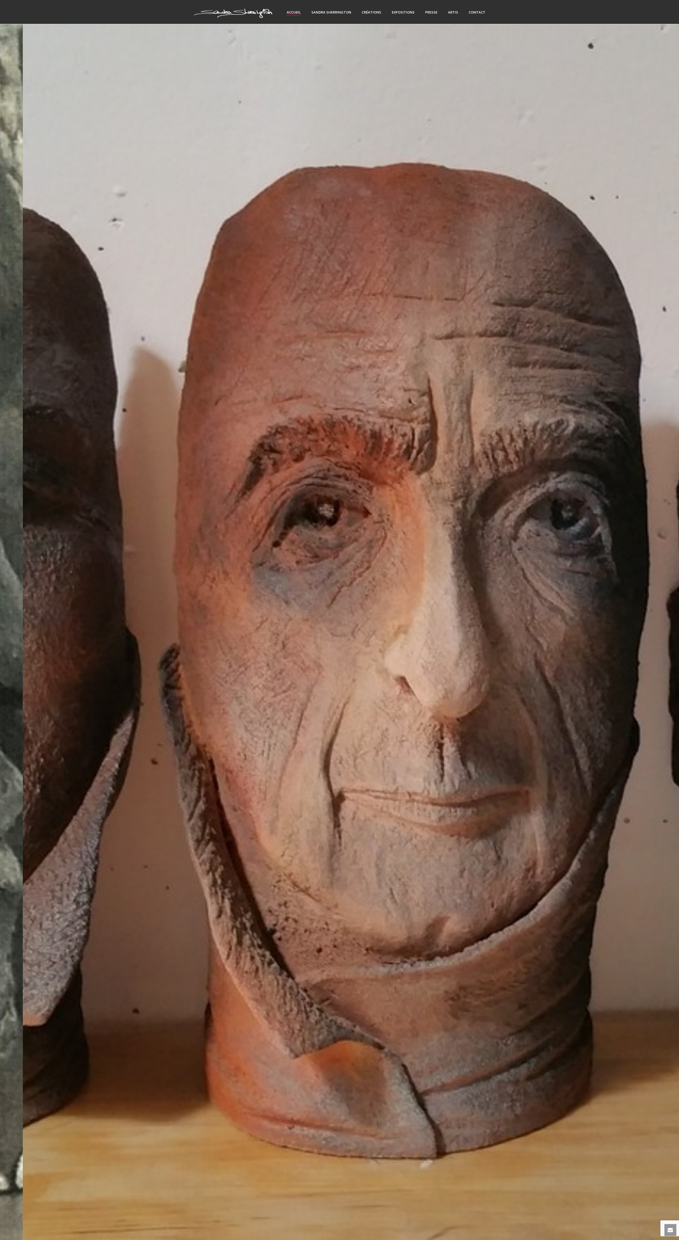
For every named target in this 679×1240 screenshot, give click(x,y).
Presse (431, 12)
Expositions (403, 12)
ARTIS (453, 12)
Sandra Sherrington (331, 12)
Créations (371, 12)
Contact (477, 12)
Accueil (294, 12)
